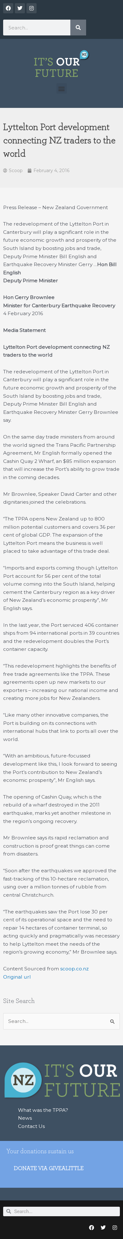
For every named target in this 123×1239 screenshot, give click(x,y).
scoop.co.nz (74, 969)
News (25, 1118)
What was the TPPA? (43, 1110)
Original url (17, 977)
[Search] (78, 27)
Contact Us (31, 1126)
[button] (61, 88)
